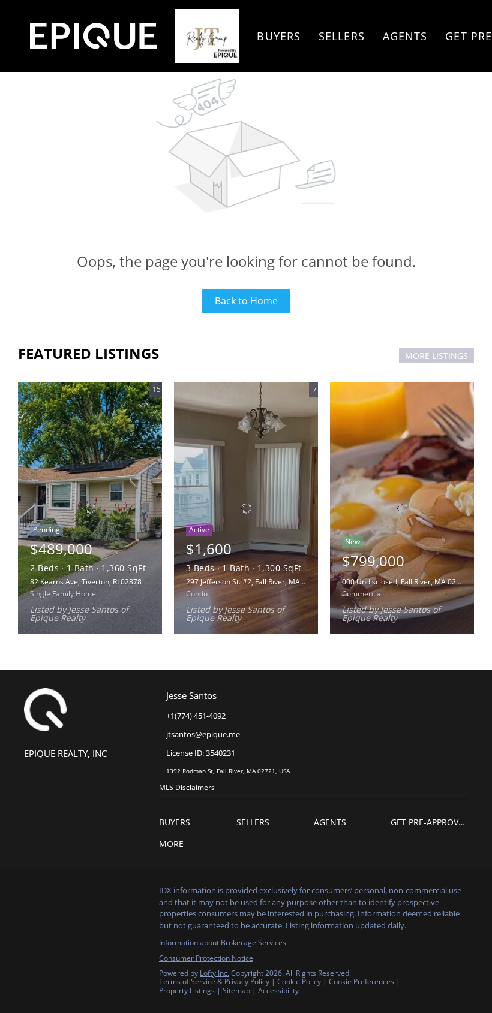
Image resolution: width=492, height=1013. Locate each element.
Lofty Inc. (214, 973)
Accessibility (278, 990)
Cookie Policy (299, 981)
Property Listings (187, 990)
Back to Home (246, 300)
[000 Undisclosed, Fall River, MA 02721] (402, 508)
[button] (197, 822)
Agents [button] (405, 36)
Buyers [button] (279, 36)
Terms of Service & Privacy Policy (214, 981)
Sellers (342, 36)
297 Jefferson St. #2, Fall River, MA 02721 (254, 582)
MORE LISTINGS (436, 355)
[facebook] (33, 894)
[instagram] (57, 894)
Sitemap (236, 990)
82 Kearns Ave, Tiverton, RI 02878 (86, 582)
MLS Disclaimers (187, 787)
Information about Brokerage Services (222, 942)
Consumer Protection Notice (206, 958)
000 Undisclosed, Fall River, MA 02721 (405, 582)
